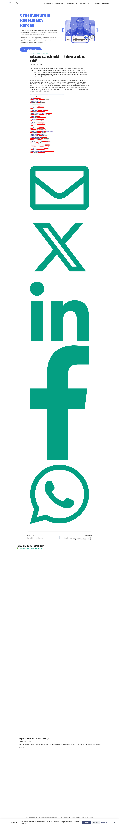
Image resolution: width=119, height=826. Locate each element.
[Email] (59, 217)
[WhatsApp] (59, 528)
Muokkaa (104, 822)
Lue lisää (23, 747)
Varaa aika (105, 3)
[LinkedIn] (59, 344)
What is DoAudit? (87, 818)
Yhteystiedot (95, 3)
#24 (34, 64)
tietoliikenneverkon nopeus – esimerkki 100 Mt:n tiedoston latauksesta (78, 538)
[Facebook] (59, 460)
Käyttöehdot (76, 818)
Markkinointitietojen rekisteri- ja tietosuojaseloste (55, 818)
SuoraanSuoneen (35, 736)
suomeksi (32, 53)
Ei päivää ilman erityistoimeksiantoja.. (34, 738)
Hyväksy (86, 822)
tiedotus (39, 53)
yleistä (45, 53)
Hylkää (95, 822)
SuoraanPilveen (24, 736)
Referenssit (70, 3)
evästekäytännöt (31, 818)
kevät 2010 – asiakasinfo (35, 537)
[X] (59, 276)
